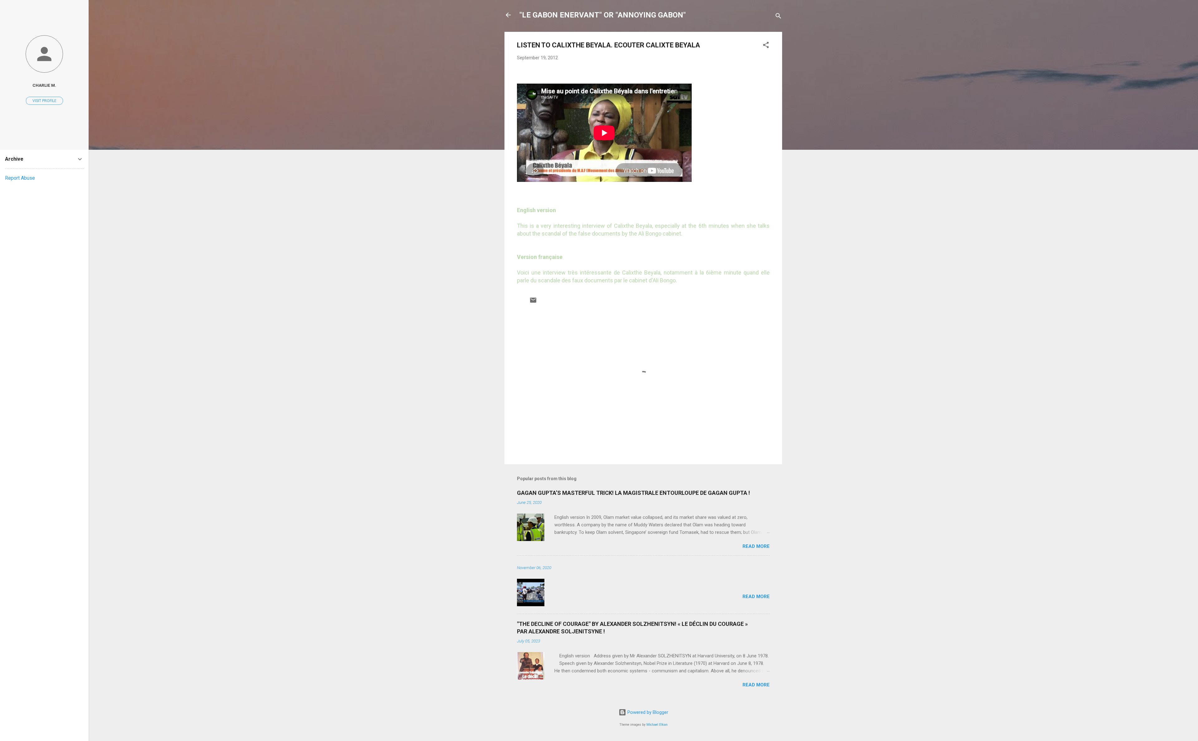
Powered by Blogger (647, 712)
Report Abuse (20, 178)
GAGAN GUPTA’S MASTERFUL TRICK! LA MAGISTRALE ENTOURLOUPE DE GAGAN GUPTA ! (633, 493)
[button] (766, 46)
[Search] (778, 17)
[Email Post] (533, 302)
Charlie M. (44, 85)
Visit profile (44, 101)
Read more (756, 546)
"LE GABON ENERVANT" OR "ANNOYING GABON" (602, 15)
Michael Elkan (657, 725)
